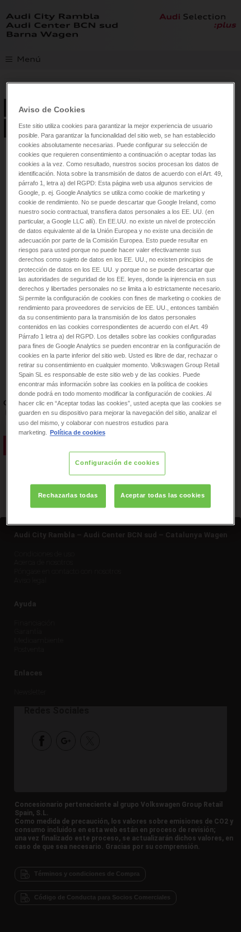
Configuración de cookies (117, 462)
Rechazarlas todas (68, 495)
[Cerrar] (219, 95)
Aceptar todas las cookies (163, 495)
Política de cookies (77, 432)
